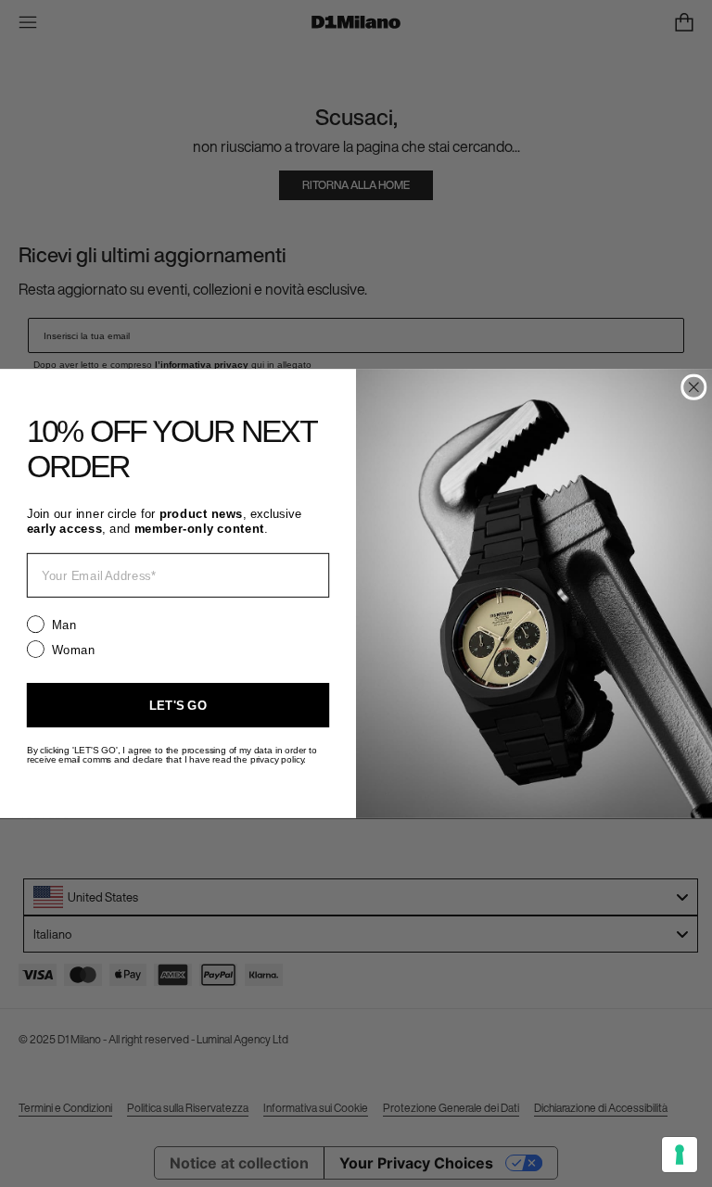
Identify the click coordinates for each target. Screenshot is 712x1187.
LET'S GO (178, 705)
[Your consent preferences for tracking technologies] (679, 1154)
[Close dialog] (693, 387)
